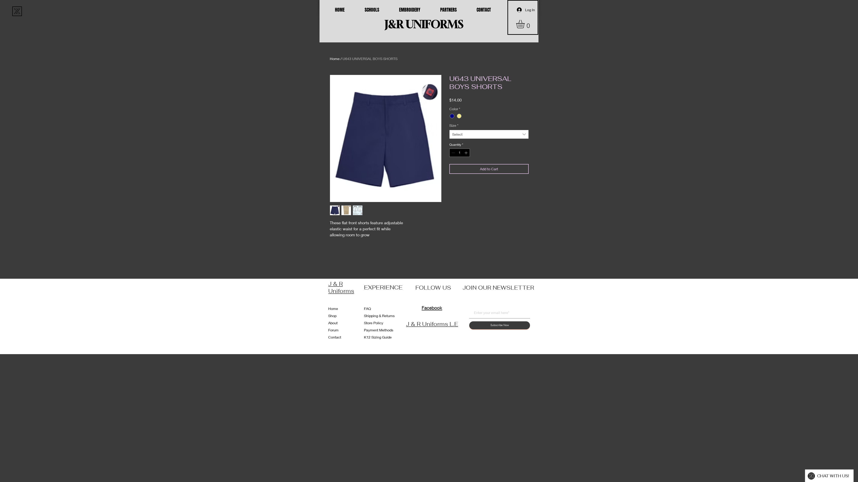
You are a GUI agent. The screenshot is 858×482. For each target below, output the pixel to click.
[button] (525, 24)
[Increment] (466, 153)
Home (335, 58)
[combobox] (489, 134)
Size (453, 125)
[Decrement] (453, 153)
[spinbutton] (460, 153)
